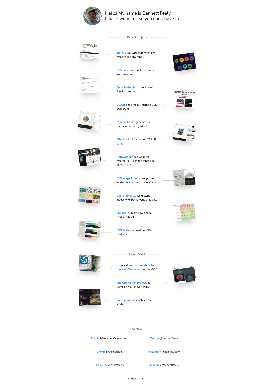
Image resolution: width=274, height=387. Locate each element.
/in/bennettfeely (164, 365)
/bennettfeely (110, 365)
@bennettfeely (164, 338)
